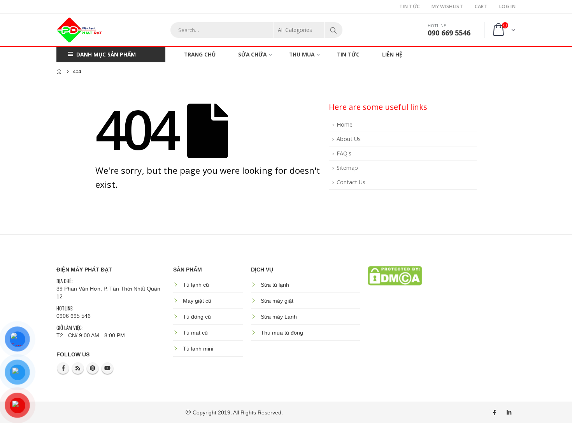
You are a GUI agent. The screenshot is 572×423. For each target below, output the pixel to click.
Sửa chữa (252, 54)
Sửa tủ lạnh (275, 285)
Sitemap (347, 167)
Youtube (107, 368)
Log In (507, 6)
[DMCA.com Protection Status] (395, 275)
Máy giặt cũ (197, 301)
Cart (481, 6)
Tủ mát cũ (195, 333)
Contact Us (351, 182)
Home (345, 124)
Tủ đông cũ (197, 317)
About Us (349, 139)
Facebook (63, 368)
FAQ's (344, 153)
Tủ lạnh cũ (196, 285)
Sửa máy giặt (277, 301)
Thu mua (301, 54)
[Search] (333, 30)
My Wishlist (447, 6)
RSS (78, 368)
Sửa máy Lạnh (279, 317)
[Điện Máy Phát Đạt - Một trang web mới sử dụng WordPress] (79, 30)
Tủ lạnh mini (198, 348)
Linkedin (509, 412)
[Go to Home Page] (59, 71)
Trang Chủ (200, 54)
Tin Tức (409, 6)
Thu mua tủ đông (282, 333)
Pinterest (92, 368)
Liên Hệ (392, 54)
